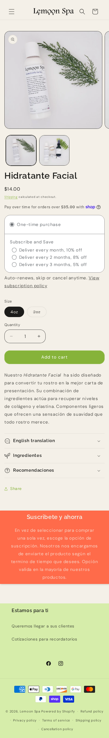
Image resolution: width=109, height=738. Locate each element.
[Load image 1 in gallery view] (21, 150)
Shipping (11, 197)
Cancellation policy (57, 729)
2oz (40, 313)
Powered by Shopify (58, 711)
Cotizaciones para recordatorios (44, 639)
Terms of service (56, 720)
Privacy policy (25, 720)
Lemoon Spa (30, 711)
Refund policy (92, 711)
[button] (11, 11)
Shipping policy (88, 720)
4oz (14, 311)
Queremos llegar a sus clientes (43, 626)
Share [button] (16, 488)
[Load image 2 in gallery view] (54, 150)
